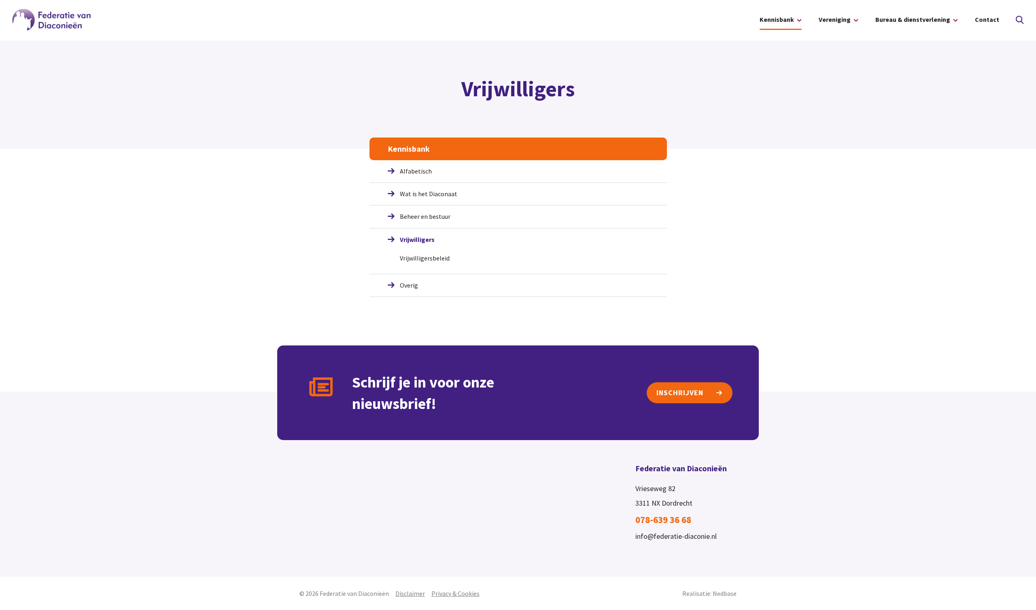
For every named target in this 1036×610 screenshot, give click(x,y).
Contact (987, 19)
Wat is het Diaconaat (428, 194)
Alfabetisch (416, 171)
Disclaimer (410, 593)
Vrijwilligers (417, 239)
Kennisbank (777, 19)
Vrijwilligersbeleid (425, 258)
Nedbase (725, 593)
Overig (409, 285)
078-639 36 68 (663, 519)
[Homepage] (51, 20)
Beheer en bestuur (425, 216)
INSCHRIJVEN (679, 392)
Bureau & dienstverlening (912, 19)
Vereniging (835, 19)
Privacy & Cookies (455, 593)
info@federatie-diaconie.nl (676, 536)
